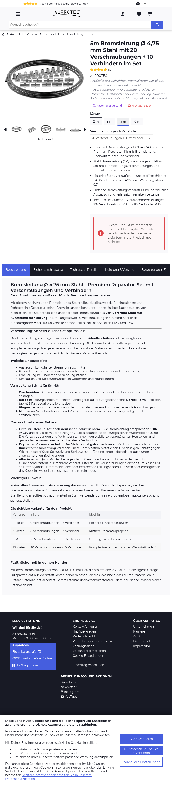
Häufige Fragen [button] (84, 631)
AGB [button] (136, 636)
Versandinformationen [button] (89, 651)
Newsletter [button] (69, 687)
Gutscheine (69, 682)
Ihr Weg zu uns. (27, 665)
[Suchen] (157, 24)
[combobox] (141, 4)
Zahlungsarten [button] (83, 646)
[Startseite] (3, 34)
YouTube (71, 697)
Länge (95, 113)
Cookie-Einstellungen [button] (88, 656)
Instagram (71, 692)
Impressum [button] (141, 646)
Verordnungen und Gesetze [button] (93, 641)
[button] (45, 81)
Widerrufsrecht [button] (84, 636)
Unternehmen (143, 627)
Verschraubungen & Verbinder (113, 131)
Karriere (139, 631)
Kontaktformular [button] (85, 627)
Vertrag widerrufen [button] (90, 665)
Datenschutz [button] (142, 641)
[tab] (16, 270)
